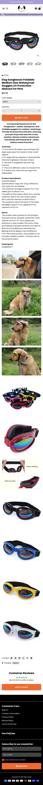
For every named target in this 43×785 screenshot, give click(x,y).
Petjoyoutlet (27, 777)
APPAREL (5, 75)
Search (5, 710)
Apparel (16, 663)
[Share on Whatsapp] (23, 658)
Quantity (5, 107)
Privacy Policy (8, 717)
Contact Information (11, 713)
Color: (7, 98)
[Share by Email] (27, 658)
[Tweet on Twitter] (15, 658)
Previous (4, 39)
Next (39, 39)
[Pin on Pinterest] (19, 658)
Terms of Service (9, 724)
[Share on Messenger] (31, 658)
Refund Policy (7, 720)
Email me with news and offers (15, 760)
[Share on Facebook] (11, 658)
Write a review (21, 687)
